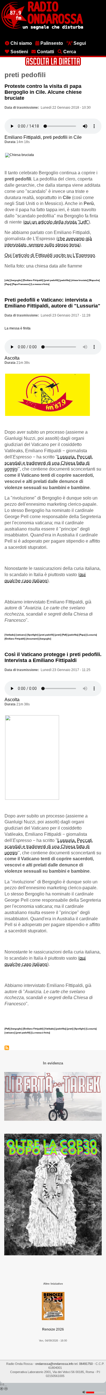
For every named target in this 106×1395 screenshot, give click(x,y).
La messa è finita (18, 328)
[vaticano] (21, 634)
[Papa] (8, 284)
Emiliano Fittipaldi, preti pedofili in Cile (43, 137)
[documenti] (32, 638)
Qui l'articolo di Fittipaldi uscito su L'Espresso (50, 255)
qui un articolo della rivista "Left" (56, 222)
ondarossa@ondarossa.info (54, 1363)
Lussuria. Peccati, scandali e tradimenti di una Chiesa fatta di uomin (49, 463)
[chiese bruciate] (79, 280)
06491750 (86, 1363)
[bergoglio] (16, 280)
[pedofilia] (65, 280)
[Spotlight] (33, 634)
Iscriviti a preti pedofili (7, 1048)
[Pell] (65, 634)
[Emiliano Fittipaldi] (33, 280)
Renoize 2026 (53, 1329)
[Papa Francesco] (21, 284)
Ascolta (12, 358)
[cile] (7, 280)
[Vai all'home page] (42, 28)
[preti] (58, 634)
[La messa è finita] (40, 284)
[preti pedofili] (51, 280)
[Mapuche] (94, 280)
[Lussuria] (91, 634)
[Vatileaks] (10, 634)
